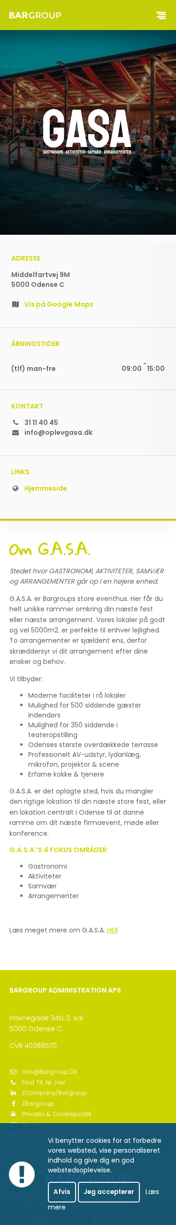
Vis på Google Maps (58, 304)
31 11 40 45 (41, 422)
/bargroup (38, 1103)
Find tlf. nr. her (44, 1082)
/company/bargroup (54, 1092)
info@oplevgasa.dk (58, 432)
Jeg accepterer (109, 1191)
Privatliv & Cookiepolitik (57, 1113)
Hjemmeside (45, 488)
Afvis (62, 1191)
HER (112, 930)
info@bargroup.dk (49, 1071)
